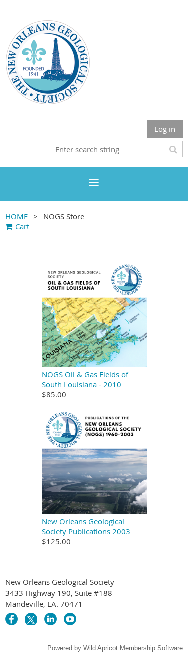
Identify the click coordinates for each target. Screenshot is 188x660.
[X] (31, 619)
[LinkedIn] (50, 619)
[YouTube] (70, 619)
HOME (16, 216)
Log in (164, 129)
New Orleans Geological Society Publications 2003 (86, 526)
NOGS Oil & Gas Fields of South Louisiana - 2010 (85, 379)
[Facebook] (11, 619)
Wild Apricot (100, 648)
